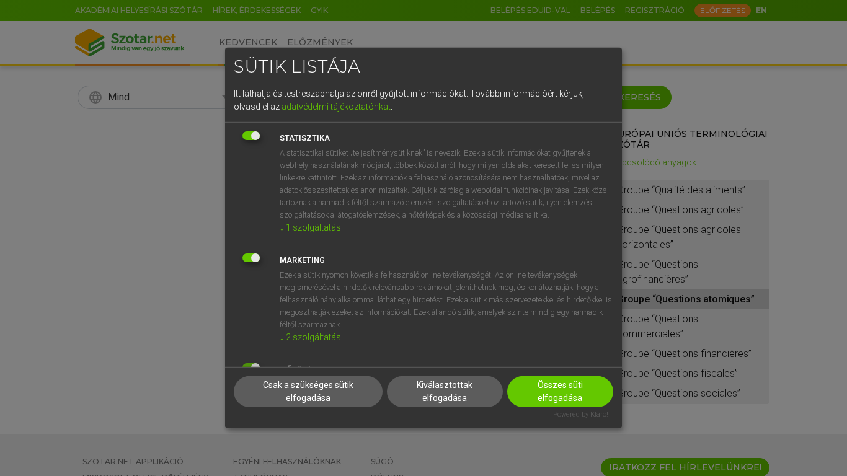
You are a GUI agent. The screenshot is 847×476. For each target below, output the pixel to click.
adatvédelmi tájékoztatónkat (336, 106)
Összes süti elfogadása (560, 390)
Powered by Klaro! (580, 414)
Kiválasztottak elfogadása (444, 390)
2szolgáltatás (310, 337)
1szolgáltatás (310, 227)
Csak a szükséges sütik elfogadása (308, 390)
